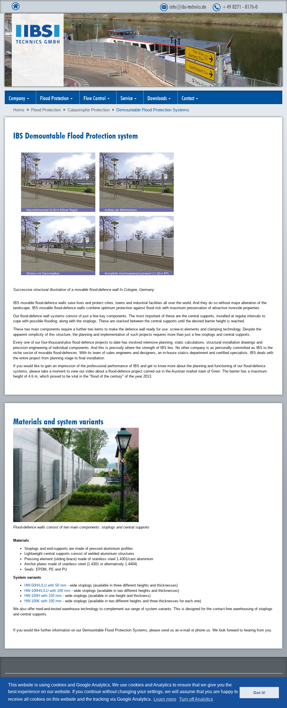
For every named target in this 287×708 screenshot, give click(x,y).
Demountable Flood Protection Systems (152, 109)
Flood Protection (55, 97)
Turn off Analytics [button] (196, 699)
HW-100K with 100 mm (43, 601)
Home (18, 109)
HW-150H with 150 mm (43, 596)
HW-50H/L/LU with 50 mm (45, 585)
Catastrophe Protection (89, 109)
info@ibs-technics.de (187, 5)
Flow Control (95, 97)
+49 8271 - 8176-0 (240, 5)
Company (17, 97)
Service (127, 97)
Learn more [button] (165, 699)
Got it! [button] (259, 692)
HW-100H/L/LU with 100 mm (47, 591)
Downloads (157, 97)
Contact (188, 97)
